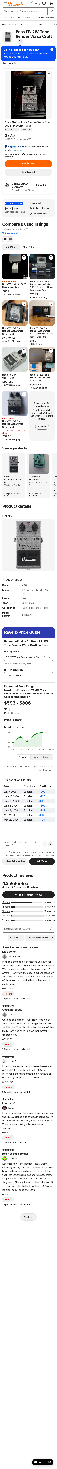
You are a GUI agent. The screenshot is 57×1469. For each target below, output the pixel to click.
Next (26, 1217)
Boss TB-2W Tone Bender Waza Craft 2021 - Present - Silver (28, 124)
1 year (36, 757)
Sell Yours (42, 861)
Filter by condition (13, 670)
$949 (42, 810)
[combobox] (25, 657)
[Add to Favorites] (20, 42)
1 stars (6, 920)
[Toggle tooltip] (15, 63)
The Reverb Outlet (12, 18)
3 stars (6, 911)
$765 (42, 801)
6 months (23, 757)
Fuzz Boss (34, 479)
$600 (42, 805)
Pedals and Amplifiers (44, 18)
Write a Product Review (28, 894)
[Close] (52, 49)
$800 (42, 791)
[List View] (10, 239)
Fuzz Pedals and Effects (35, 607)
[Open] (50, 657)
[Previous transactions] (45, 843)
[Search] (51, 11)
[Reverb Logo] (15, 4)
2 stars (6, 915)
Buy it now (28, 163)
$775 (42, 819)
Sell (35, 3)
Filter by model (11, 651)
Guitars (27, 18)
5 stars (6, 902)
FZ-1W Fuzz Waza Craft (12, 480)
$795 (42, 796)
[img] (41, 185)
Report (8, 993)
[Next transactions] (50, 843)
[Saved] (44, 3)
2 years (46, 757)
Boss (24, 584)
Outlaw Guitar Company (20, 185)
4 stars (6, 906)
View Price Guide (15, 861)
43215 (28, 139)
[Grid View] (5, 239)
